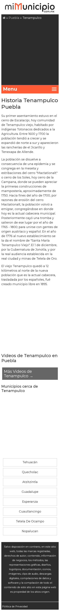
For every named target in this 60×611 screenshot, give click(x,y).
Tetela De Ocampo (30, 521)
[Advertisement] (30, 52)
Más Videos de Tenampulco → (18, 373)
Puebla (14, 18)
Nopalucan (30, 531)
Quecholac (30, 472)
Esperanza (30, 501)
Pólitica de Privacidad (15, 606)
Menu (10, 89)
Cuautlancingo (30, 511)
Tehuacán (30, 462)
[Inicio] (4, 18)
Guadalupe (30, 492)
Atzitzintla (30, 482)
